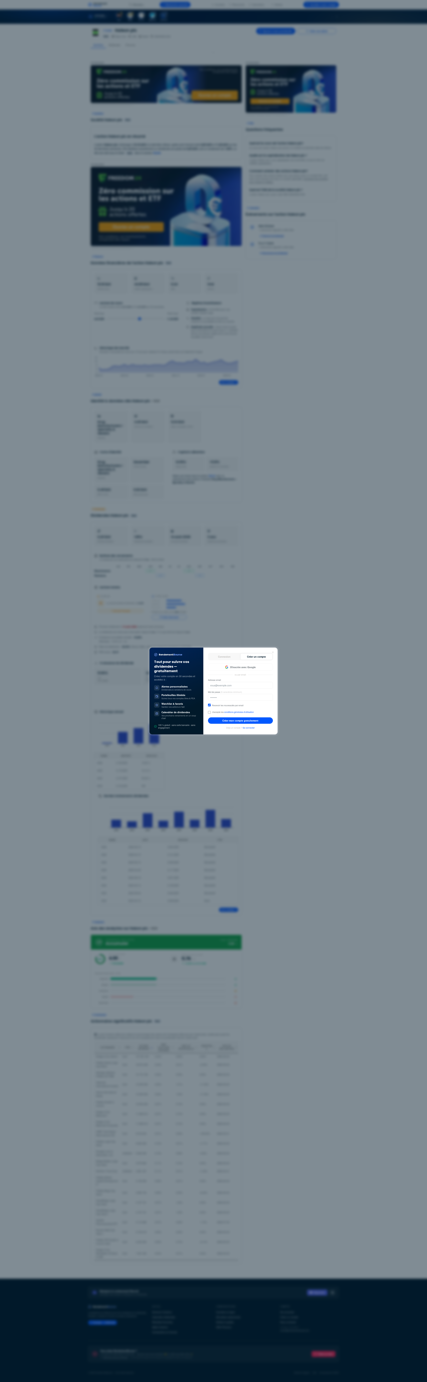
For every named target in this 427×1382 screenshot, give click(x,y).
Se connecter (249, 727)
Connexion (224, 656)
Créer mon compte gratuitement (240, 720)
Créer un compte (256, 656)
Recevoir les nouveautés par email (228, 705)
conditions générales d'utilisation (239, 712)
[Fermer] (273, 652)
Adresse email (214, 680)
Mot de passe (225, 692)
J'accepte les (233, 712)
